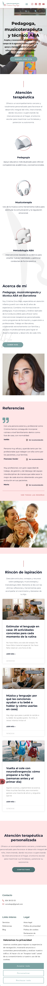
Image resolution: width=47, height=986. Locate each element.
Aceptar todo (23, 966)
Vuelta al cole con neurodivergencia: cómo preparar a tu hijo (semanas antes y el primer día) (23, 775)
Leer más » (10, 654)
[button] (27, 4)
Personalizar (23, 973)
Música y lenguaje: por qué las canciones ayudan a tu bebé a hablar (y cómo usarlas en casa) (21, 702)
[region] (23, 961)
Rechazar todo (23, 980)
